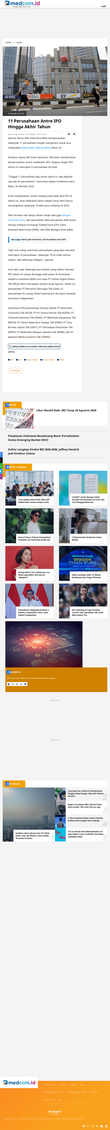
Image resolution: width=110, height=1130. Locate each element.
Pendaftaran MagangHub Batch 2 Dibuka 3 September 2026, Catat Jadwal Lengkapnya (33, 612)
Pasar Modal (32, 359)
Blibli (61, 359)
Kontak (62, 1084)
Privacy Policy (48, 1099)
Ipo (19, 359)
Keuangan (15, 370)
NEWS (19, 42)
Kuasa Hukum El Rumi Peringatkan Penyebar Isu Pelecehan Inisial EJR (34, 538)
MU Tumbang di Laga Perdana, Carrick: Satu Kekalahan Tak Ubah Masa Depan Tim (87, 612)
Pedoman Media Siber (52, 1092)
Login (103, 6)
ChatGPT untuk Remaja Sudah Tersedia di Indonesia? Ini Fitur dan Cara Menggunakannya (88, 499)
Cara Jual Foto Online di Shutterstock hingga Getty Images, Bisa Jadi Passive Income (86, 793)
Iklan (82, 1084)
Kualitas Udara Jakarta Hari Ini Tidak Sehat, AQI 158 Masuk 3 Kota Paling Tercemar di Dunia (32, 835)
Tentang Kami (49, 1084)
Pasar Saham (48, 359)
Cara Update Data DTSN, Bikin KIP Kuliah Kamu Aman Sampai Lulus (34, 500)
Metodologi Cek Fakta (76, 1092)
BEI (11, 359)
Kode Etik (94, 1092)
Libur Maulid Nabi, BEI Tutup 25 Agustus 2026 (66, 410)
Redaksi (72, 1084)
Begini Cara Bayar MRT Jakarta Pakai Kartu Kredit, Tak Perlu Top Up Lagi (85, 805)
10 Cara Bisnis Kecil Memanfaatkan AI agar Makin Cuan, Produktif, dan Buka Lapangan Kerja (85, 834)
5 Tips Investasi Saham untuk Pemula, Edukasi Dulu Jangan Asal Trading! (85, 819)
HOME (8, 42)
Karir (60, 1099)
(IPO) (36, 147)
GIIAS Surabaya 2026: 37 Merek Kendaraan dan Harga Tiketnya (86, 576)
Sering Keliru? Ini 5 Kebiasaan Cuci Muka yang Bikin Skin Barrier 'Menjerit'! (34, 575)
